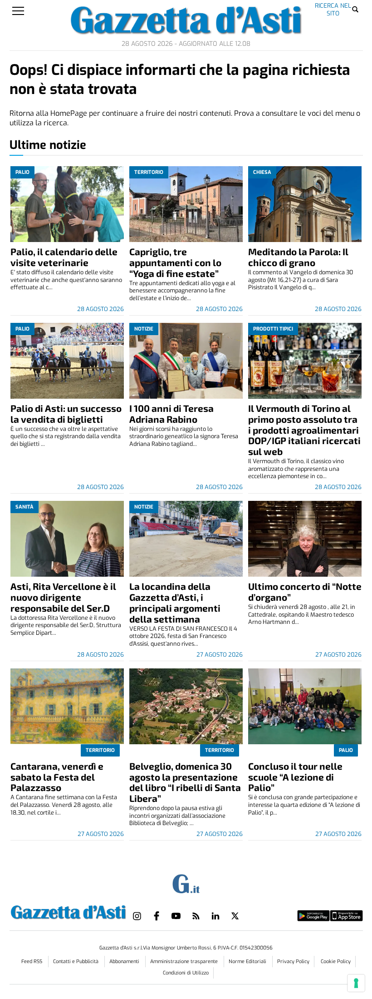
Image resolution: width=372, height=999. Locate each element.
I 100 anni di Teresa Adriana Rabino (171, 413)
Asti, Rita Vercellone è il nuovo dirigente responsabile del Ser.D (63, 596)
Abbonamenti (125, 961)
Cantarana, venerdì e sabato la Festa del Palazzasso (56, 776)
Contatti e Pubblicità (76, 961)
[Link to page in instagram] (137, 916)
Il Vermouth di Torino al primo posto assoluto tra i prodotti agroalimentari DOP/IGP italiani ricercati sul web (304, 429)
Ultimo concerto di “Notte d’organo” (305, 591)
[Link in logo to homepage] (68, 911)
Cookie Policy (336, 961)
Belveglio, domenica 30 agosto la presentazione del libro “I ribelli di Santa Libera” (185, 782)
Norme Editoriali (248, 961)
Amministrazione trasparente (184, 961)
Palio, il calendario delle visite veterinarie (63, 257)
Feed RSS (32, 961)
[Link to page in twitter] (235, 916)
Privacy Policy (293, 961)
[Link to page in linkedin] (215, 916)
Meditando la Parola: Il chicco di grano (298, 257)
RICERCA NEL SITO (333, 9)
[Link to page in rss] (196, 916)
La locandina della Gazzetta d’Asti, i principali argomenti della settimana (174, 602)
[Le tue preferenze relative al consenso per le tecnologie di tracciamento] (356, 983)
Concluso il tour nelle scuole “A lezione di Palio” (295, 776)
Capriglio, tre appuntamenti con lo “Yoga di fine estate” (175, 262)
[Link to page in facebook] (156, 916)
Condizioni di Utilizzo (186, 972)
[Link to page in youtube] (176, 916)
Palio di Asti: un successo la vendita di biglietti (66, 413)
